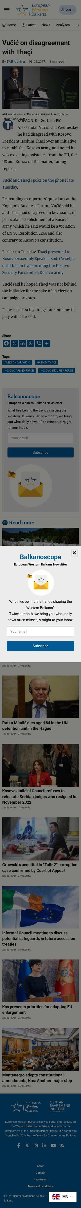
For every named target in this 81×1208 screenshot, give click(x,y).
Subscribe (40, 646)
